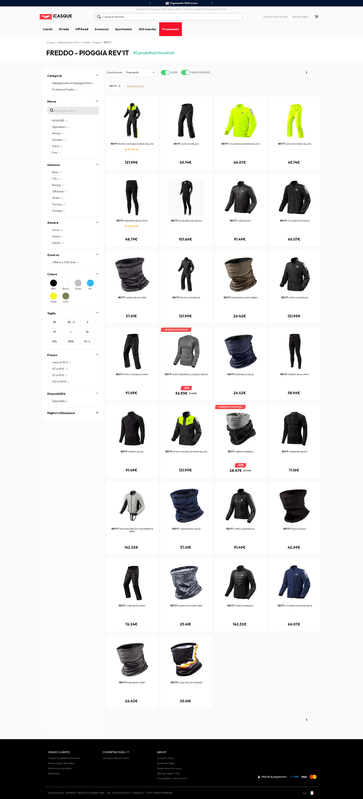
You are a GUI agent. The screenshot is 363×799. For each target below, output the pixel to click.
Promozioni (170, 29)
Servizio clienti (300, 16)
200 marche (147, 29)
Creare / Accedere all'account (64, 758)
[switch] (165, 72)
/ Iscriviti (282, 16)
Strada (64, 29)
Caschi (47, 29)
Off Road (81, 29)
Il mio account (271, 16)
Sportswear (123, 29)
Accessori (102, 29)
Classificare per (114, 72)
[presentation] (150, 3)
